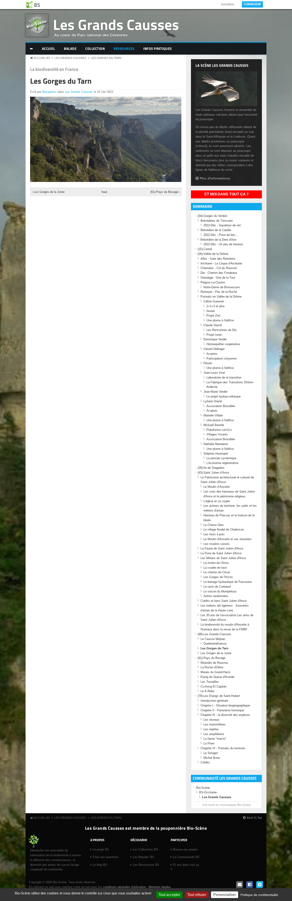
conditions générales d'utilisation (124, 887)
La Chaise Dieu (213, 525)
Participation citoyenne (221, 358)
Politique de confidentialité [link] (259, 895)
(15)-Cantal (205, 249)
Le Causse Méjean (213, 639)
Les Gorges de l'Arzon (218, 577)
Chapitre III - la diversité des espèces (225, 715)
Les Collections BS (145, 849)
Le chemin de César (217, 572)
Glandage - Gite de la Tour (218, 277)
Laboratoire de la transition (223, 377)
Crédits (205, 762)
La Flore (208, 743)
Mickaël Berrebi (213, 425)
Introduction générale (214, 700)
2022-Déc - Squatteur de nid (221, 225)
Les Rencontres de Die (221, 330)
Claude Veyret (212, 325)
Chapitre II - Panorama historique (222, 710)
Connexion (252, 4)
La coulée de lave (215, 567)
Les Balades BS (143, 857)
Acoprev (211, 353)
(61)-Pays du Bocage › (165, 192)
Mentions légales (160, 887)
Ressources (124, 48)
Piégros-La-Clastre (213, 282)
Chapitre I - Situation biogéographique (225, 705)
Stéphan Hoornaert (215, 453)
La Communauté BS (186, 857)
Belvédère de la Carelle (216, 230)
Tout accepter (169, 895)
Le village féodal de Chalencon (223, 529)
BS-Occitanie (208, 792)
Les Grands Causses (116, 24)
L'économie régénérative (222, 463)
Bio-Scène (203, 787)
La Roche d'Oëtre (212, 667)
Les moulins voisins (216, 544)
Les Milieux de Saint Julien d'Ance (223, 558)
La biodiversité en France (54, 69)
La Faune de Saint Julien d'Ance (222, 548)
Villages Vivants (217, 434)
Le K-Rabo (207, 691)
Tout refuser (196, 895)
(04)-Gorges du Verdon (212, 216)
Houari (207, 363)
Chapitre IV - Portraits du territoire (223, 748)
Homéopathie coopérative (223, 344)
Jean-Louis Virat (214, 372)
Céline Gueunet (213, 301)
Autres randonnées (215, 596)
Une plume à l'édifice (220, 320)
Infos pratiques (157, 48)
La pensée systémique (221, 458)
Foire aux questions (106, 857)
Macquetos (49, 91)
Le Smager (210, 753)
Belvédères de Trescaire (217, 220)
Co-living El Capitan (214, 686)
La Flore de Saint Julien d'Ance (221, 553)
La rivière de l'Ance (216, 563)
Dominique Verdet (215, 339)
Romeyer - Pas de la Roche (219, 291)
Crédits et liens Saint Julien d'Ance (224, 600)
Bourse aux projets (185, 849)
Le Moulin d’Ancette (216, 486)
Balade (70, 48)
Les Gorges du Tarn (106, 58)
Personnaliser (224, 895)
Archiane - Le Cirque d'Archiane (221, 263)
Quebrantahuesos (215, 643)
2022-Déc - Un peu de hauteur (223, 244)
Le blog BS (100, 864)
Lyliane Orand (212, 401)
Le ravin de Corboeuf (217, 586)
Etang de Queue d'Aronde (217, 677)
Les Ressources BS (146, 864)
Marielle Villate (213, 415)
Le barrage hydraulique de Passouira (227, 582)
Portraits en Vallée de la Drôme (221, 296)
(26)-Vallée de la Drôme (213, 254)
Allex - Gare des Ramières (218, 258)
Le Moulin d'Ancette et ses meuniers (227, 539)
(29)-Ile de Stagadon (211, 467)
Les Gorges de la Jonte (216, 653)
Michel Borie (211, 758)
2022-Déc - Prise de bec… (220, 235)
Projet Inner (214, 334)
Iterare (210, 311)
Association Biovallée (220, 406)
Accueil (48, 48)
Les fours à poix (214, 534)
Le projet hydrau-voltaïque (223, 396)
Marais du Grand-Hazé (215, 672)
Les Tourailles (210, 681)
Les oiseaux (211, 719)
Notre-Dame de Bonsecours (221, 287)
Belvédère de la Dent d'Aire (218, 239)
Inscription (227, 4)
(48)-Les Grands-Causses (214, 634)
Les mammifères (214, 724)
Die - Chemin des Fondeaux (219, 273)
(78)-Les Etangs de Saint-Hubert (219, 696)
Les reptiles (211, 729)
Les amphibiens (213, 734)
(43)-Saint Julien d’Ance (213, 472)
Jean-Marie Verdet (215, 391)
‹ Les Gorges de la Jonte (48, 192)
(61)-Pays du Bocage (211, 658)
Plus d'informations (215, 178)
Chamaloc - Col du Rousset (219, 268)
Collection (95, 48)
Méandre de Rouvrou (214, 662)
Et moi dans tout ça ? (226, 194)
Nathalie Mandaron (215, 444)
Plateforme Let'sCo (219, 430)
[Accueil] (33, 4)
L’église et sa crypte (216, 501)
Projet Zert (213, 315)
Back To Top (254, 817)
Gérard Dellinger (214, 349)
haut (104, 192)
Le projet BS (101, 849)
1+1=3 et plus (215, 306)
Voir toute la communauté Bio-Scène (226, 805)
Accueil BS (42, 58)
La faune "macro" (214, 738)
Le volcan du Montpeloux (220, 591)
